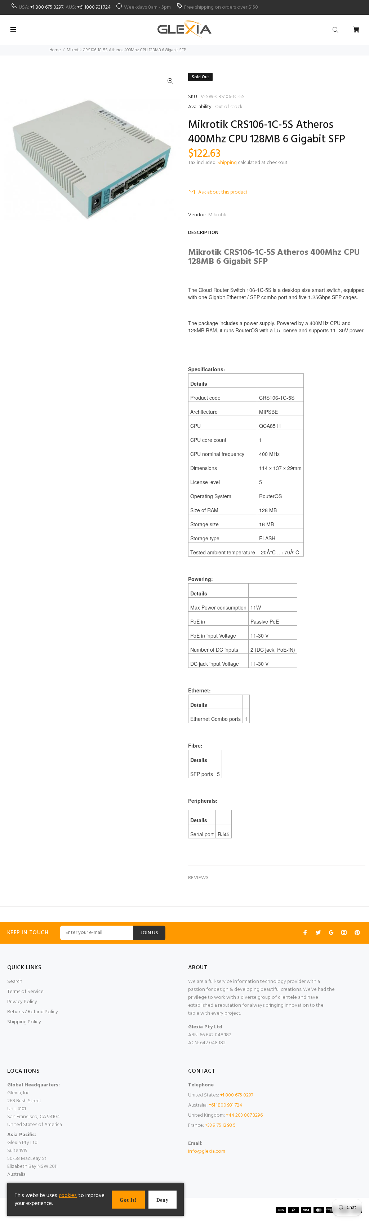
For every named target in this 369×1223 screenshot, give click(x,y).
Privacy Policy (22, 1002)
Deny (162, 1200)
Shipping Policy (24, 1022)
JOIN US (149, 933)
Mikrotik (217, 215)
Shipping (227, 163)
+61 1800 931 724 (94, 7)
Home (55, 50)
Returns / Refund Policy (32, 1012)
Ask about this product (223, 192)
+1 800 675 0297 (46, 7)
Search (14, 982)
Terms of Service (25, 992)
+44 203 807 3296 (244, 1115)
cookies (68, 1195)
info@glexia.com (206, 1151)
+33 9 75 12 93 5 (220, 1125)
